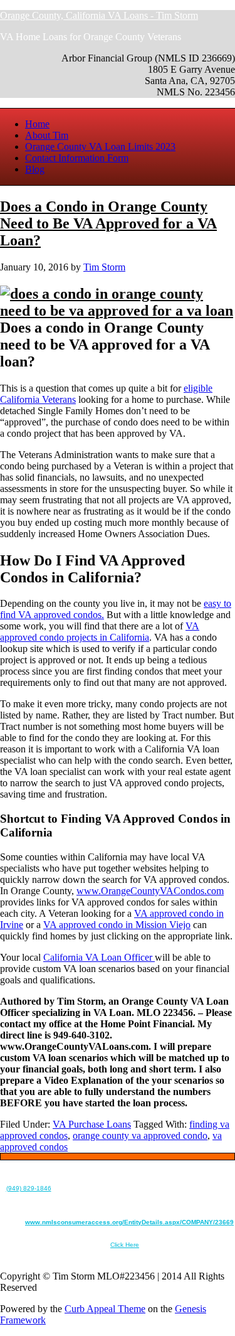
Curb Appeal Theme (105, 1308)
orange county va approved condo (140, 1135)
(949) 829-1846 (28, 1188)
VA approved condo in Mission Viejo (117, 924)
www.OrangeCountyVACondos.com (150, 890)
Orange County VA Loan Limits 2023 (100, 146)
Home (37, 124)
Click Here (124, 1244)
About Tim (46, 135)
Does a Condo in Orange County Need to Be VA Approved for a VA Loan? (108, 223)
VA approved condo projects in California (99, 632)
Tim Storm (104, 267)
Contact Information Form (76, 157)
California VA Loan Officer (99, 957)
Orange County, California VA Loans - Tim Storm (99, 15)
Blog (34, 169)
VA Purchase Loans (92, 1124)
